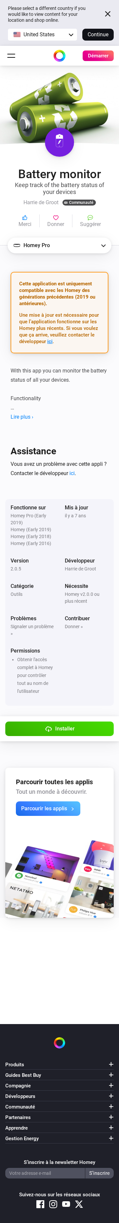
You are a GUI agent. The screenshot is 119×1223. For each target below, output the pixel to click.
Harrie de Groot (80, 568)
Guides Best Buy (23, 1075)
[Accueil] (59, 56)
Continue (98, 34)
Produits (14, 1065)
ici (50, 341)
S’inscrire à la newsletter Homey (59, 1162)
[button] (42, 35)
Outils (16, 594)
